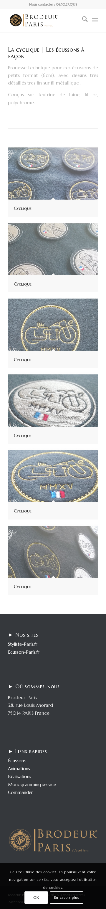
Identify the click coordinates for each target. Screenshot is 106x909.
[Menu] (95, 20)
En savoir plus (66, 897)
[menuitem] (82, 20)
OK (36, 897)
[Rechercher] (82, 20)
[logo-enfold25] (44, 20)
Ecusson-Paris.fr (23, 652)
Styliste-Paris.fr (22, 644)
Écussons (17, 760)
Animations (19, 768)
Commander (20, 792)
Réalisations (19, 776)
